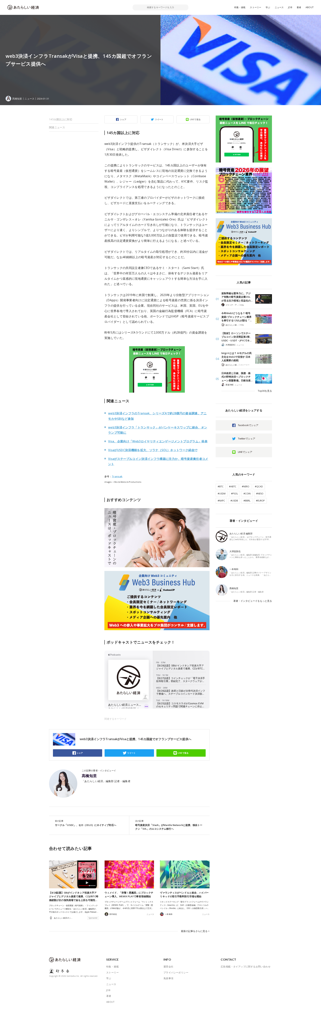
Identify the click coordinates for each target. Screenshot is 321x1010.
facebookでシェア (248, 425)
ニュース (279, 7)
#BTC (220, 486)
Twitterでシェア (246, 438)
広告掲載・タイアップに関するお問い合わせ (245, 966)
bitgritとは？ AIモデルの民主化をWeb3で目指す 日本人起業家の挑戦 (236, 356)
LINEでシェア (245, 452)
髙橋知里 (89, 776)
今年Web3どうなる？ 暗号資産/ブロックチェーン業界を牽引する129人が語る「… (236, 316)
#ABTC (232, 486)
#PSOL (234, 493)
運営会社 (168, 966)
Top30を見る (265, 390)
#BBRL (247, 500)
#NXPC (221, 500)
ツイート (159, 119)
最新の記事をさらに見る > (195, 931)
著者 (299, 7)
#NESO (259, 493)
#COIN (247, 493)
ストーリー (255, 7)
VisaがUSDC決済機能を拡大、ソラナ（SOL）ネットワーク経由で (152, 450)
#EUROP (260, 500)
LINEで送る (195, 119)
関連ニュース (57, 127)
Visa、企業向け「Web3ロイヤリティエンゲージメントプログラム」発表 (157, 441)
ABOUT (310, 7)
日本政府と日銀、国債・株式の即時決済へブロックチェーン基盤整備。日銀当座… (236, 376)
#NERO (245, 486)
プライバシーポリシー (175, 972)
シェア (123, 119)
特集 (242, 305)
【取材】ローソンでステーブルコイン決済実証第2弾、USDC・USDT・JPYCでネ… (236, 337)
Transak (117, 476)
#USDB (234, 500)
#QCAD (259, 486)
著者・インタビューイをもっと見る (252, 601)
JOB (290, 7)
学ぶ (268, 7)
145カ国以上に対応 (60, 119)
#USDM (222, 493)
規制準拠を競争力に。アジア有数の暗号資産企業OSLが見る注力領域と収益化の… (236, 297)
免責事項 (168, 978)
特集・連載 (240, 7)
